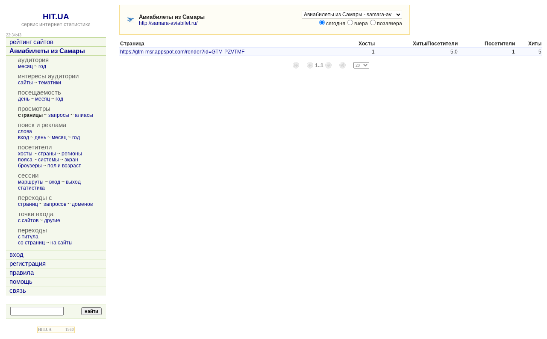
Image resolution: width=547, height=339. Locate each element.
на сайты (61, 243)
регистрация (27, 263)
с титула (28, 237)
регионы (72, 154)
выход (73, 182)
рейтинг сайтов (31, 42)
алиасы (84, 115)
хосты (25, 154)
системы (48, 160)
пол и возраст (64, 166)
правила (21, 272)
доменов (82, 204)
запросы (58, 115)
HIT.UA (56, 16)
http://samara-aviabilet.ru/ (168, 23)
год (42, 66)
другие (52, 220)
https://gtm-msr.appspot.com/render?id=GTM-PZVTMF (182, 52)
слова (25, 131)
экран (71, 160)
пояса (25, 160)
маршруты (31, 182)
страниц (28, 204)
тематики (49, 83)
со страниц (31, 243)
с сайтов (28, 220)
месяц (25, 66)
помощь (20, 281)
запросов (55, 204)
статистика (31, 188)
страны (47, 154)
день (23, 99)
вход (23, 137)
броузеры (30, 166)
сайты (25, 83)
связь (17, 290)
